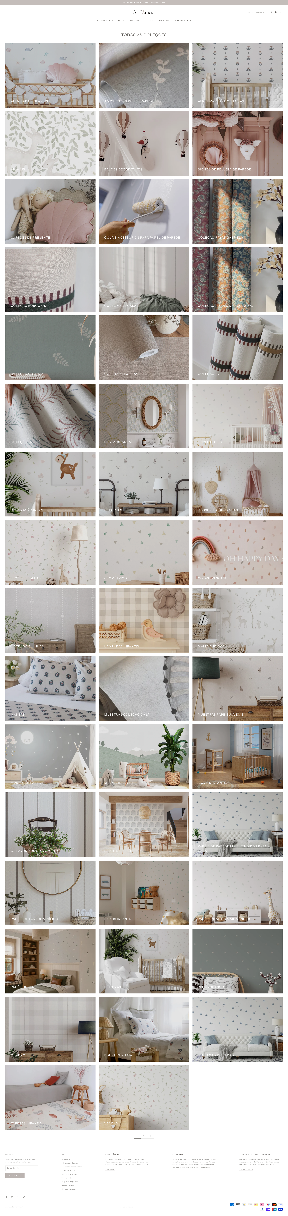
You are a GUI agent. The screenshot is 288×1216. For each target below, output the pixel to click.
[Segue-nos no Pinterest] (18, 1197)
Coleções (150, 21)
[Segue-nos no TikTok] (24, 1197)
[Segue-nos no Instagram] (12, 1197)
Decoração (134, 21)
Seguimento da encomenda (72, 1167)
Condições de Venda (69, 1174)
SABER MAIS (110, 1169)
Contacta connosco (69, 1189)
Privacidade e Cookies (70, 1163)
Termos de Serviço (68, 1178)
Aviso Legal (66, 1159)
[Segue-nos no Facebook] (6, 1197)
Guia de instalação (68, 1185)
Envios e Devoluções (69, 1170)
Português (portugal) (255, 12)
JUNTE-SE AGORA (246, 1169)
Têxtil (121, 21)
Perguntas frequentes (70, 1182)
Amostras (164, 21)
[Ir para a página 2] (150, 1135)
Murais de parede (183, 21)
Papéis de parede (105, 21)
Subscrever (15, 1175)
